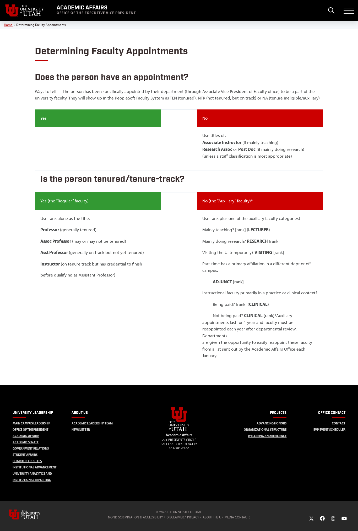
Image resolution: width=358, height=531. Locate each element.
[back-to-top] (351, 520)
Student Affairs (25, 455)
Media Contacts (237, 517)
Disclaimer (175, 517)
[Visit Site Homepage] (179, 430)
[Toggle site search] (331, 10)
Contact (338, 423)
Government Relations (31, 448)
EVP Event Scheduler (329, 430)
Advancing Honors (271, 423)
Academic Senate (26, 442)
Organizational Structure (265, 430)
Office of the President (30, 430)
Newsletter (81, 430)
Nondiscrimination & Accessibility (135, 517)
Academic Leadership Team (92, 423)
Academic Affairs (26, 436)
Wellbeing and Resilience (267, 436)
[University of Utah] (32, 514)
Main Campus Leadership (31, 423)
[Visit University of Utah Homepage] (25, 10)
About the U (212, 517)
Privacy (193, 517)
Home (8, 25)
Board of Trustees (27, 461)
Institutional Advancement (35, 467)
